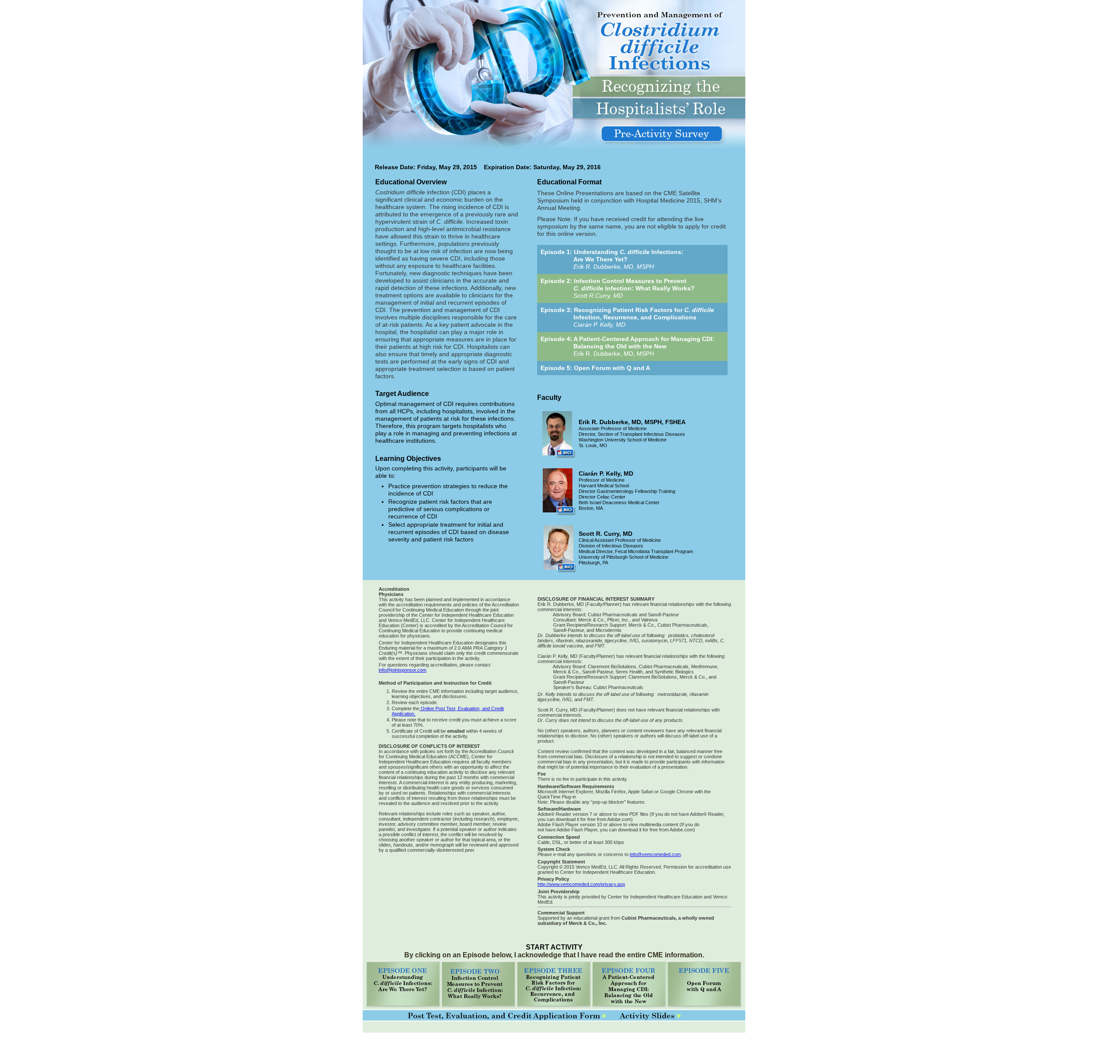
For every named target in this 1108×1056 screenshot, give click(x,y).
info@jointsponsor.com (402, 670)
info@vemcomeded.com (655, 854)
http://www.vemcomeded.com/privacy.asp (581, 884)
